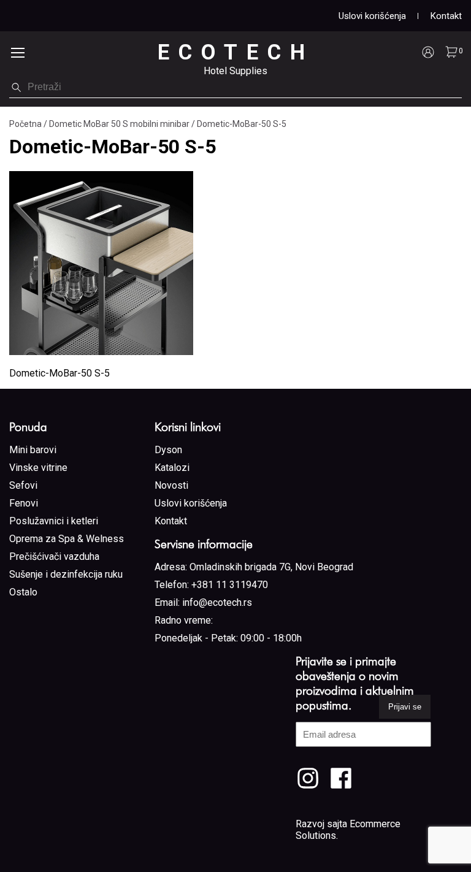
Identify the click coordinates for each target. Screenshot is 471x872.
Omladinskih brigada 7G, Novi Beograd (271, 567)
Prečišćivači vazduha (54, 556)
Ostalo (23, 592)
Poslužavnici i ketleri (53, 521)
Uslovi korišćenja (372, 15)
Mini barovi (32, 450)
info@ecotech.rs (217, 602)
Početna (25, 124)
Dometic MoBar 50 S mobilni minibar (119, 124)
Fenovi (23, 503)
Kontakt (446, 15)
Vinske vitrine (38, 467)
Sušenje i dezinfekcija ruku (66, 574)
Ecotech (236, 52)
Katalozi (172, 467)
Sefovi (23, 485)
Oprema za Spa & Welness (66, 539)
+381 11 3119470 (229, 585)
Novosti (171, 485)
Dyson (168, 450)
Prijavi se (404, 706)
